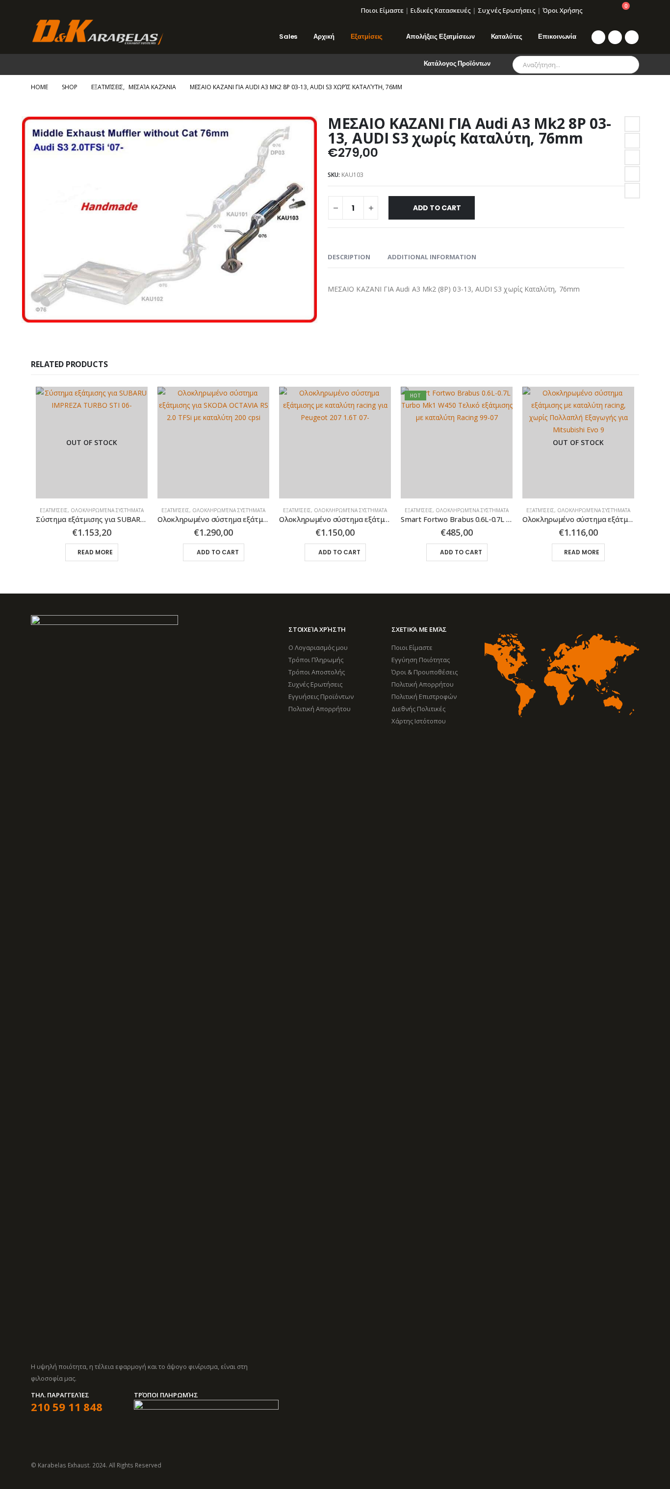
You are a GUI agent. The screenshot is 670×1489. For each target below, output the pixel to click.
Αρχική (323, 36)
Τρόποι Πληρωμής (315, 659)
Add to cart (437, 208)
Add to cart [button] (218, 552)
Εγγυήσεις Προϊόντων (321, 696)
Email (632, 191)
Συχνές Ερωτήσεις (507, 10)
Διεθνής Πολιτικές (418, 708)
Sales (288, 36)
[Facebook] (598, 37)
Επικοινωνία (557, 36)
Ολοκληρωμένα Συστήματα (107, 510)
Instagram (630, 1465)
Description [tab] (349, 256)
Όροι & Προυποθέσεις (424, 672)
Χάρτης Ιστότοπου (418, 721)
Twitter (632, 141)
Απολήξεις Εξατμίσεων (440, 36)
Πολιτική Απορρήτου (319, 708)
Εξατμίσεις (367, 36)
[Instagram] (632, 37)
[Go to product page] (213, 442)
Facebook (632, 124)
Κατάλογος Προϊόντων (457, 63)
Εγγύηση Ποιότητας (420, 659)
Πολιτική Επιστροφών (424, 696)
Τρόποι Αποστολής (316, 672)
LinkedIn (632, 157)
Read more (95, 552)
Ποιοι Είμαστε (382, 10)
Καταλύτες (506, 36)
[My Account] (597, 10)
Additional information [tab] (431, 256)
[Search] (625, 64)
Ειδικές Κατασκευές (441, 10)
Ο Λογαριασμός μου (318, 647)
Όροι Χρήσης (562, 10)
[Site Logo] (97, 33)
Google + (632, 174)
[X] (615, 37)
